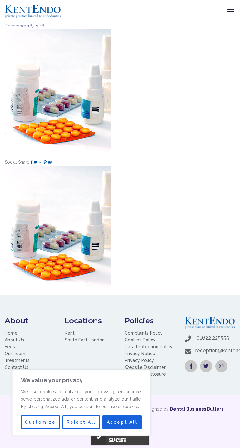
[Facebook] (31, 162)
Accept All (122, 422)
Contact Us (16, 367)
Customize (40, 422)
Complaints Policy (144, 332)
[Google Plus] (40, 162)
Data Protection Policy (148, 346)
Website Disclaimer (145, 367)
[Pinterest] (45, 162)
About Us (14, 339)
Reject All (81, 422)
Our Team (15, 353)
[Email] (50, 162)
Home (11, 332)
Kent (70, 332)
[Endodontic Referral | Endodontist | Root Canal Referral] (33, 11)
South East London (85, 339)
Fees (10, 346)
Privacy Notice (140, 353)
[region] (81, 403)
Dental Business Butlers (196, 409)
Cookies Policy (140, 339)
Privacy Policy (139, 360)
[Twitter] (36, 162)
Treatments (17, 360)
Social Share (17, 162)
